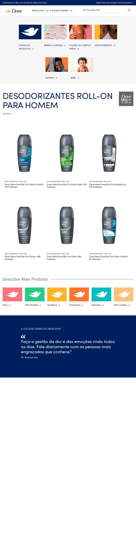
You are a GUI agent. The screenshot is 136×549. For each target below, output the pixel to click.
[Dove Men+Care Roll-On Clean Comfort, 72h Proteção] (24, 153)
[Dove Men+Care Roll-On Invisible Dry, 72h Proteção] (109, 153)
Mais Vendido (31, 305)
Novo (5, 305)
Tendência (52, 305)
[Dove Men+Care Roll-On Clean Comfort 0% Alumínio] (109, 225)
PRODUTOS (38, 10)
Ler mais (6, 114)
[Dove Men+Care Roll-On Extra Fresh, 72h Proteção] (67, 153)
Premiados (74, 305)
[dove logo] (13, 10)
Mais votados (120, 305)
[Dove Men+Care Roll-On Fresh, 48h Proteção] (67, 225)
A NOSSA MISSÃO (59, 10)
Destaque (96, 305)
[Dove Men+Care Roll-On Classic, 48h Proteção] (24, 225)
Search (129, 10)
